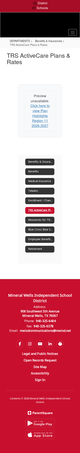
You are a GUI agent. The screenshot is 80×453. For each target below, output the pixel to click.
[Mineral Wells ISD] (40, 22)
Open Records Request (40, 360)
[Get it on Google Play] (40, 423)
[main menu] (72, 32)
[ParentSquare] (40, 413)
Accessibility (40, 373)
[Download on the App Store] (40, 434)
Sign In (40, 380)
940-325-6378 (43, 326)
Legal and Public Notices (40, 354)
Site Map (40, 367)
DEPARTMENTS (20, 41)
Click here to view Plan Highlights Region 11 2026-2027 (40, 115)
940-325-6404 (46, 321)
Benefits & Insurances (48, 41)
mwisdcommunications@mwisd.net (45, 331)
